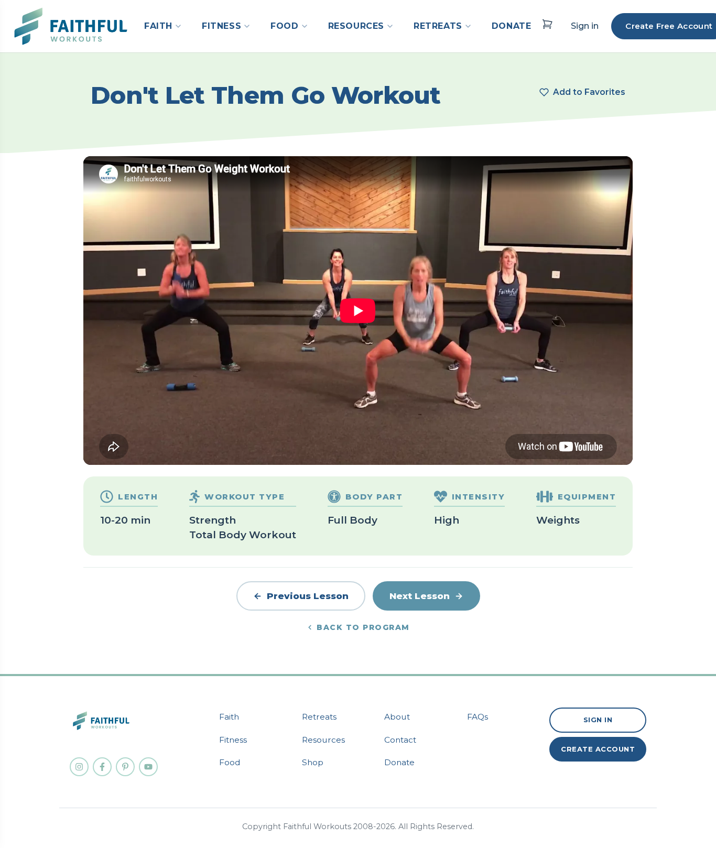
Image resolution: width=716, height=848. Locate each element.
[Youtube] (148, 766)
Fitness (233, 740)
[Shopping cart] (547, 24)
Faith (229, 717)
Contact (400, 740)
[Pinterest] (125, 766)
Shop (312, 762)
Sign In (598, 719)
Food (230, 762)
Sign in (585, 26)
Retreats (319, 717)
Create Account (598, 749)
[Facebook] (102, 766)
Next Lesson (419, 596)
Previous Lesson (308, 596)
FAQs (477, 717)
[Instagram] (79, 766)
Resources (323, 740)
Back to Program (363, 627)
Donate (399, 762)
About (397, 717)
